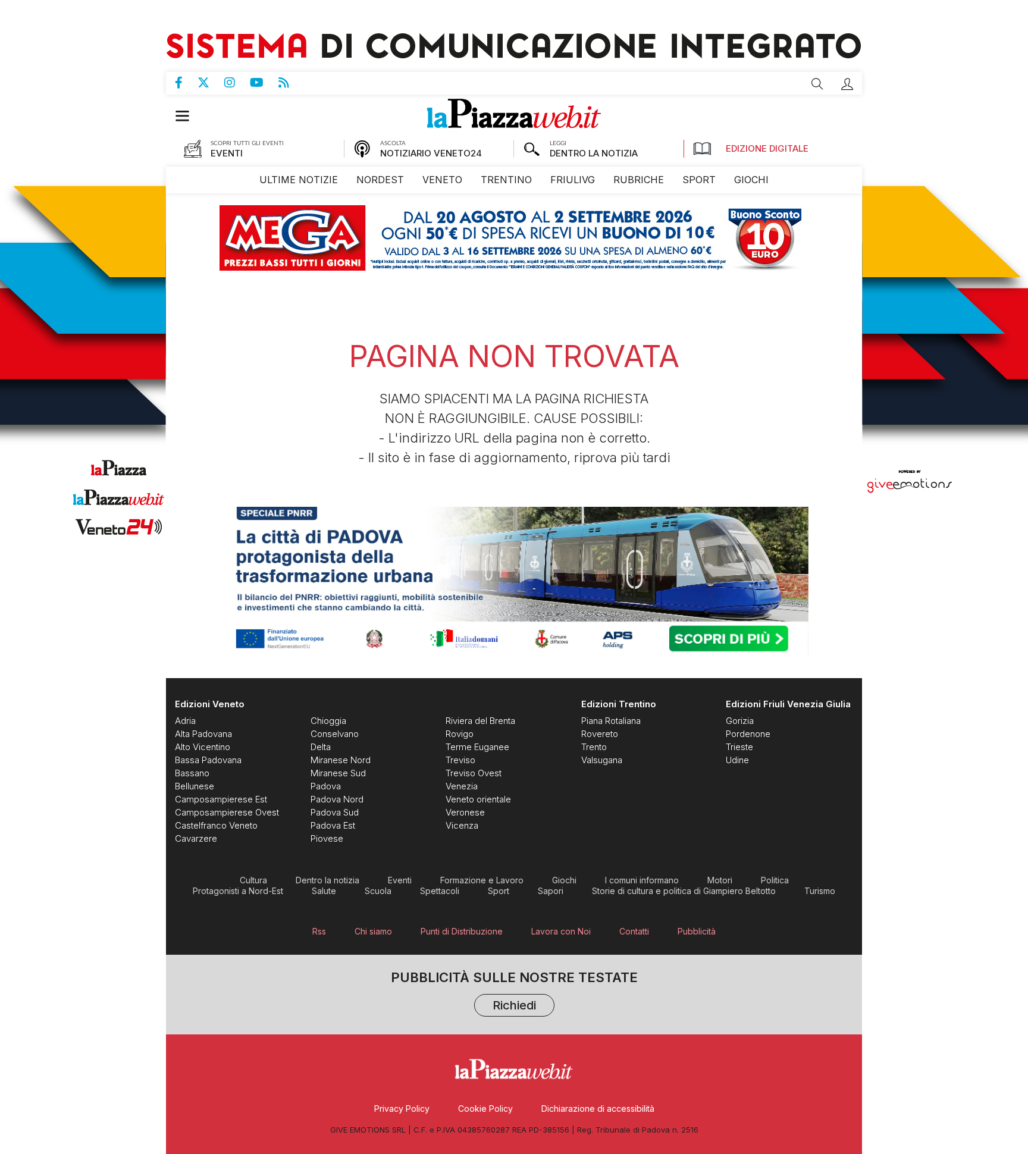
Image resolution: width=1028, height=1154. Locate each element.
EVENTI (227, 153)
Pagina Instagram (237, 83)
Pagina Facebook (186, 83)
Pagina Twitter (211, 83)
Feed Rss (291, 83)
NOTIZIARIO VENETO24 (431, 153)
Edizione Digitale (767, 148)
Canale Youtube (264, 83)
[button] (847, 84)
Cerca (817, 84)
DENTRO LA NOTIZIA (594, 153)
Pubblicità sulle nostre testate (514, 992)
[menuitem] (299, 180)
